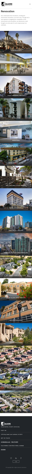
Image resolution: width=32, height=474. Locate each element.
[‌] (11, 458)
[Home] (7, 4)
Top (16, 461)
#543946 (3, 449)
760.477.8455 (14, 442)
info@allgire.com (5, 442)
